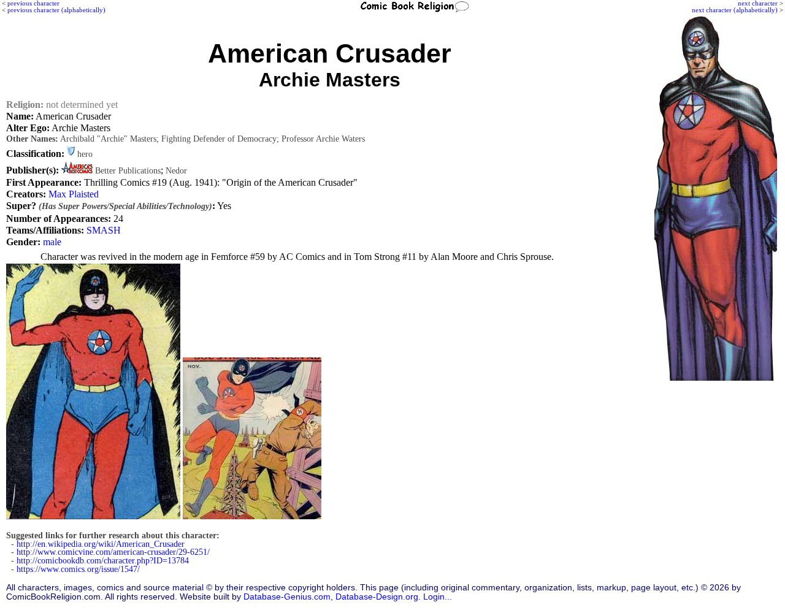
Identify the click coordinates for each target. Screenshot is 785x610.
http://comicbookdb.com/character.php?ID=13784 (103, 560)
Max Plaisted (73, 194)
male (52, 242)
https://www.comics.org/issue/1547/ (78, 569)
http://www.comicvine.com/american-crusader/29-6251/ (113, 552)
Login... (437, 596)
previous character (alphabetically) (56, 9)
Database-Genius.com (287, 596)
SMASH (103, 230)
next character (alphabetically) (735, 9)
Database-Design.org (376, 596)
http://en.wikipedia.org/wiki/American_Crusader (101, 544)
